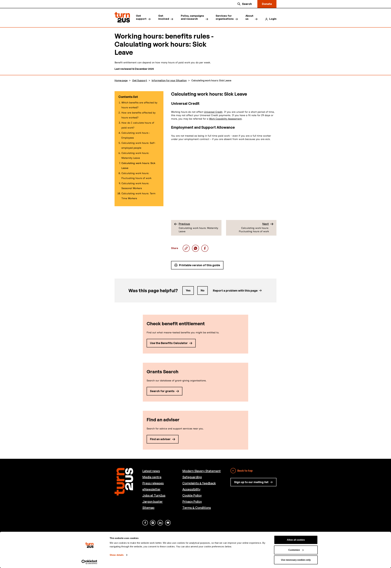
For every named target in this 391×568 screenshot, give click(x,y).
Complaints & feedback (199, 483)
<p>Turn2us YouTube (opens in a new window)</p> (168, 522)
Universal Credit (213, 111)
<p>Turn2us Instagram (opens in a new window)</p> (152, 522)
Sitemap (148, 508)
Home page (121, 80)
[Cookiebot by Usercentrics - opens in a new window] (89, 562)
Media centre (151, 477)
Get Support (139, 80)
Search (247, 4)
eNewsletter (151, 489)
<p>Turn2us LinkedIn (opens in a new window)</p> (160, 522)
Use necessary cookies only (296, 560)
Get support (141, 17)
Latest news (151, 471)
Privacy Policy (192, 501)
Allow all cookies (296, 539)
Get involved (163, 17)
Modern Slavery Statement (201, 471)
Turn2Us (122, 17)
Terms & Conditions (196, 508)
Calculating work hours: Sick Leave (195, 248)
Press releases (153, 483)
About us (249, 17)
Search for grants (162, 391)
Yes (188, 290)
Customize (294, 550)
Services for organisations (225, 17)
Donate (267, 4)
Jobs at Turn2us (153, 495)
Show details (117, 555)
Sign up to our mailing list (251, 482)
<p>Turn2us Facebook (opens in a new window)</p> (145, 522)
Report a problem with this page (235, 290)
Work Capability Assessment (225, 118)
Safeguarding (192, 477)
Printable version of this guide (199, 265)
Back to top (245, 470)
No (202, 290)
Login (272, 18)
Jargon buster (152, 501)
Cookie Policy (192, 495)
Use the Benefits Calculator (169, 343)
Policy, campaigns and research (192, 17)
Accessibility (191, 489)
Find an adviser (160, 439)
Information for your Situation (169, 80)
